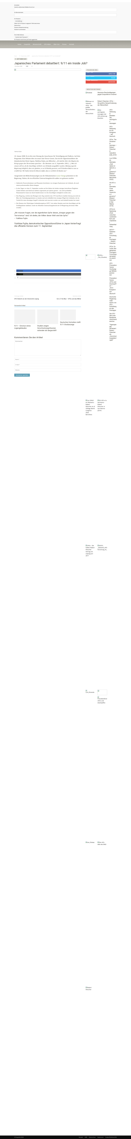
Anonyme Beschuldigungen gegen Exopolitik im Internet (107, 93)
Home (19, 44)
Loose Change (61, 176)
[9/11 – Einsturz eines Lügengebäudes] (24, 317)
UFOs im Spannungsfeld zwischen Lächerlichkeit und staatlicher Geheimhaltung (112, 217)
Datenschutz (17, 25)
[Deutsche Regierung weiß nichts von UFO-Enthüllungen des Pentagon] (90, 842)
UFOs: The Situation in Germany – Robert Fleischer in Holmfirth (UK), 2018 (113, 147)
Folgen (113, 78)
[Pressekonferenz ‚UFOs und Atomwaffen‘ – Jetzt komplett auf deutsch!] (102, 703)
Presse (64, 44)
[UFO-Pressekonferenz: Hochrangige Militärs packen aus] (102, 694)
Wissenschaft (37, 44)
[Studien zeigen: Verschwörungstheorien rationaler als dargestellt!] (47, 317)
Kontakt (71, 44)
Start (15, 56)
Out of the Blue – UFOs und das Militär (69, 299)
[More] (34, 287)
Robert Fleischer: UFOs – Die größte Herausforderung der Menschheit (107, 103)
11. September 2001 (24, 56)
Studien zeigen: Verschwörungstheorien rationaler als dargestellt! (47, 328)
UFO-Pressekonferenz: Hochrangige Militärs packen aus (113, 269)
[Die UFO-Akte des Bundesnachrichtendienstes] (102, 844)
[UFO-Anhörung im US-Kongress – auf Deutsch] (90, 259)
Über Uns (57, 44)
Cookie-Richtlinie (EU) (111, 1137)
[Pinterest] (25, 287)
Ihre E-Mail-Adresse (19, 34)
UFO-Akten (47, 44)
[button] (114, 44)
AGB (86, 1137)
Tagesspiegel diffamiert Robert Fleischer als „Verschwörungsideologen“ (113, 332)
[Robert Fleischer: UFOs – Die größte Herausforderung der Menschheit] (90, 113)
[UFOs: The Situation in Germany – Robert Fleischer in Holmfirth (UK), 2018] (102, 257)
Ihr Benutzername (18, 12)
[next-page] (15, 334)
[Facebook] (16, 287)
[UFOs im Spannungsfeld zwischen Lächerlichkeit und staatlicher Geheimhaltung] (90, 556)
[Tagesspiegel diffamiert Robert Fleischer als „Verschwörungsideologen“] (90, 989)
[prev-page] (14, 334)
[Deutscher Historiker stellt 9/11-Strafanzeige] (70, 315)
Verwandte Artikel (19, 305)
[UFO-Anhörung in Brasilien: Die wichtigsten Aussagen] (102, 118)
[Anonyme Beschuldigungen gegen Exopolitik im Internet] (89, 93)
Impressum (100, 1137)
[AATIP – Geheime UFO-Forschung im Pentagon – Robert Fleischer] (102, 550)
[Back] (14, 3)
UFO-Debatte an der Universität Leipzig (26, 299)
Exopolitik (27, 44)
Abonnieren (111, 82)
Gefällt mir (112, 74)
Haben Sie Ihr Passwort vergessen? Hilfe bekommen (27, 23)
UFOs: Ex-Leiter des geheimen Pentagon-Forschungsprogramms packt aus (113, 253)
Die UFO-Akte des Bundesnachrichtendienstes (113, 317)
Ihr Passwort (17, 18)
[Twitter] (21, 287)
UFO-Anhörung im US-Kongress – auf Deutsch (112, 131)
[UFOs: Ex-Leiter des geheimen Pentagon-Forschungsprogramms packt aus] (90, 692)
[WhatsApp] (29, 287)
